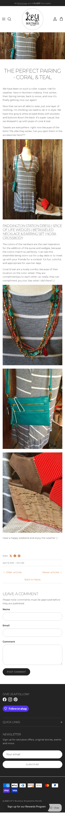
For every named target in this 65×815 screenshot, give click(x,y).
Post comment (16, 672)
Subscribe (32, 764)
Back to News (32, 579)
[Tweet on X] (11, 556)
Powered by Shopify (33, 801)
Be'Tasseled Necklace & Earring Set (28, 232)
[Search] (11, 19)
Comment (9, 641)
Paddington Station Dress (26, 226)
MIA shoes (22, 3)
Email (6, 625)
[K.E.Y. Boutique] (32, 19)
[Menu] (3, 19)
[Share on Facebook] (15, 556)
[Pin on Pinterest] (19, 556)
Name (6, 609)
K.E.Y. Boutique (16, 801)
